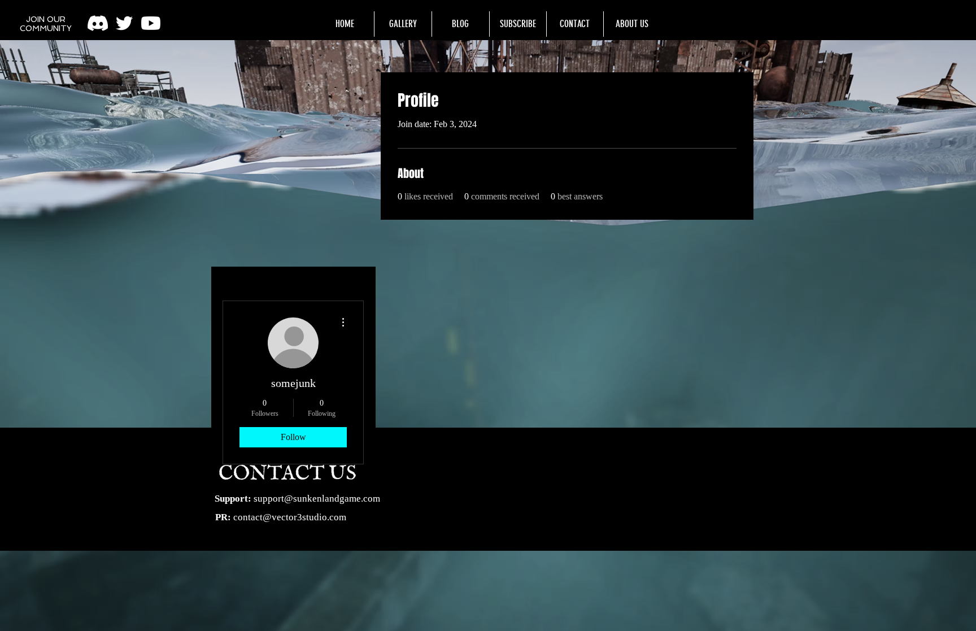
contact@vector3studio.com (289, 517)
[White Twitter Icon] (124, 23)
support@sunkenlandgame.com (317, 498)
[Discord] (97, 23)
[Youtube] (151, 23)
